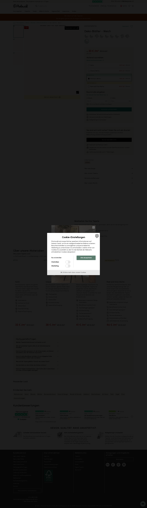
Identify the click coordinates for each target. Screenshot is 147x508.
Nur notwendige (56, 257)
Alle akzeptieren (86, 258)
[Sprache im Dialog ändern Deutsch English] (96, 236)
